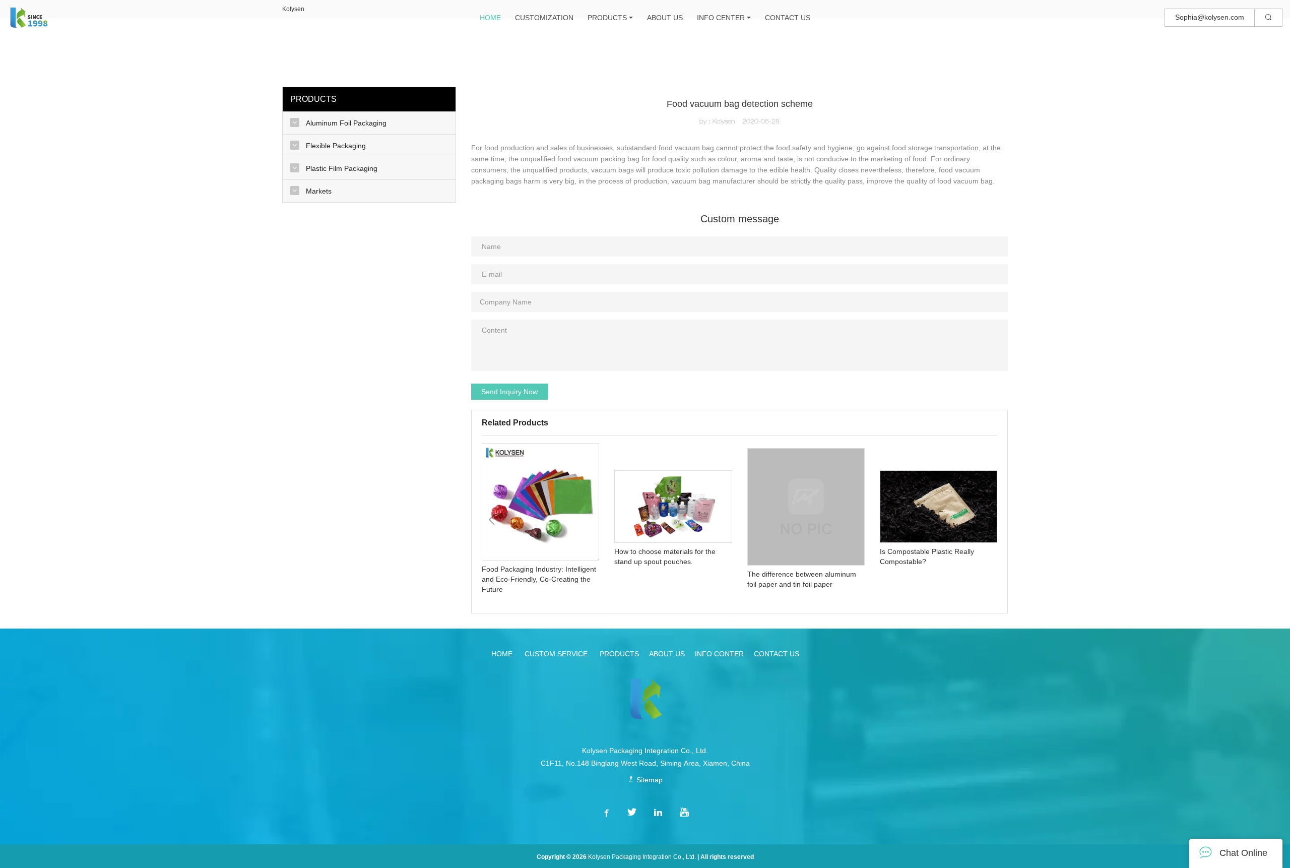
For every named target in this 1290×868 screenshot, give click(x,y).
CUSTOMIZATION (544, 18)
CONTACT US (787, 18)
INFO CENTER (721, 18)
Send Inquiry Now (509, 392)
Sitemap (648, 780)
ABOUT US (665, 18)
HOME (490, 18)
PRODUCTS (607, 18)
